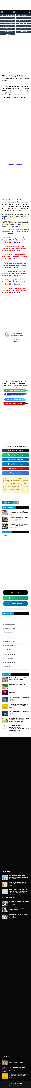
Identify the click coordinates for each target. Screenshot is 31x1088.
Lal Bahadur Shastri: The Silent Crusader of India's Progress (18, 915)
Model (20, 496)
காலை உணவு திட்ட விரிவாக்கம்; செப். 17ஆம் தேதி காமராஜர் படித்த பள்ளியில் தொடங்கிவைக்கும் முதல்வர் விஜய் (18, 891)
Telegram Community (16, 603)
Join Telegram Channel (16, 464)
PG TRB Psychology (6, 497)
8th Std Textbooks (10, 649)
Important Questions (13, 496)
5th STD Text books (7, 20)
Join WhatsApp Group (17, 455)
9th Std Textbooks (10, 654)
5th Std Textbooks (10, 637)
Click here (5, 219)
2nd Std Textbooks (10, 624)
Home (10, 1083)
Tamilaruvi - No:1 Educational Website (19, 1085)
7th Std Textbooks (10, 645)
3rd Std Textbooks (10, 628)
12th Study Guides (8, 34)
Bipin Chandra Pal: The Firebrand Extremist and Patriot (19, 902)
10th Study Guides (8, 31)
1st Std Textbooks (9, 620)
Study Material (21, 497)
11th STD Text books (7, 28)
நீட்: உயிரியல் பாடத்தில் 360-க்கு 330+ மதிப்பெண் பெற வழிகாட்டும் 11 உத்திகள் (18, 876)
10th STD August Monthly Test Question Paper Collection (19, 698)
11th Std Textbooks (10, 662)
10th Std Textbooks (10, 658)
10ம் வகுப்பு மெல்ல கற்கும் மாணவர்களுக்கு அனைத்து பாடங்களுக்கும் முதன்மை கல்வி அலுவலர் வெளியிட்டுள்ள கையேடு (19, 728)
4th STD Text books (23, 18)
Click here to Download (15, 164)
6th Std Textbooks (10, 641)
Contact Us (19, 1083)
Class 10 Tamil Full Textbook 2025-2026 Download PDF (17, 692)
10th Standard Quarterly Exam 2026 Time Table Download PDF (19, 525)
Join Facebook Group (17, 459)
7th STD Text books (7, 23)
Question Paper (14, 497)
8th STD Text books (23, 23)
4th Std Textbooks (10, 632)
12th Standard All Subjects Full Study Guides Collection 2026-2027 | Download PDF (18, 678)
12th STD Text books (23, 28)
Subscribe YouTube (17, 468)
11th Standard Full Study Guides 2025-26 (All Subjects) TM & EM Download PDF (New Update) (18, 706)
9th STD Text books (7, 26)
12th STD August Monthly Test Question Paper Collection (19, 712)
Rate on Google (16, 473)
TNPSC (26, 497)
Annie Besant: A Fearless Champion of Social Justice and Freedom (18, 908)
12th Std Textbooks (10, 667)
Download (7, 496)
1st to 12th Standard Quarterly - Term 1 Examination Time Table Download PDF (19, 512)
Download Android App (16, 450)
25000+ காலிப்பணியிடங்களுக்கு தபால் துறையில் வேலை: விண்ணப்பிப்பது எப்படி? (18, 884)
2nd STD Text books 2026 (23, 15)
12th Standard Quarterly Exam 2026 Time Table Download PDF (19, 518)
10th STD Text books (23, 26)
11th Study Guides (23, 31)
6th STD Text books (23, 20)
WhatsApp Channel (17, 598)
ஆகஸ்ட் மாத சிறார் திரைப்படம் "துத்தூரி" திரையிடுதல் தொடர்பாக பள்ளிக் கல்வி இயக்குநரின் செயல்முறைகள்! (19, 720)
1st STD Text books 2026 (8, 15)
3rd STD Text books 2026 (8, 18)
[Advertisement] (15, 804)
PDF (22, 496)
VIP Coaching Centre (6, 498)
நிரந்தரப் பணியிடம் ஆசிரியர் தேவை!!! (18, 684)
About (14, 1083)
